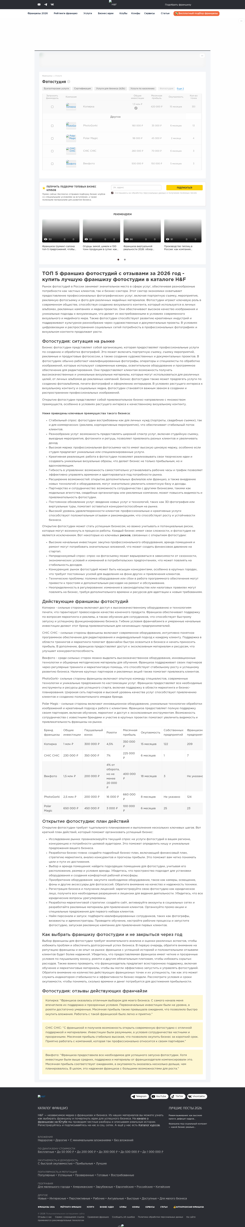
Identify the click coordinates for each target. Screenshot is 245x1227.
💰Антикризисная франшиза (188, 1207)
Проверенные (84, 1175)
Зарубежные (104, 1187)
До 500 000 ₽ (130, 1152)
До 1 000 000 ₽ (152, 1152)
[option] (60, 236)
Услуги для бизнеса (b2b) (110, 89)
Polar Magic (90, 138)
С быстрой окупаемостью (55, 1163)
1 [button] (118, 260)
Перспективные (79, 1198)
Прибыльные (84, 1163)
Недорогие (45, 1140)
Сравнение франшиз (98, 1217)
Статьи (165, 13)
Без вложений (123, 1140)
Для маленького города (54, 1187)
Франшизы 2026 (38, 13)
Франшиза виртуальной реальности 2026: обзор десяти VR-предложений (138, 248)
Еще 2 (180, 89)
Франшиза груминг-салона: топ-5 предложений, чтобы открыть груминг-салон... (58, 248)
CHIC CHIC (89, 151)
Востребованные (122, 1175)
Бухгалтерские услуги (56, 89)
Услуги (58, 76)
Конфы (135, 13)
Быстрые (133, 1198)
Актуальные (116, 1198)
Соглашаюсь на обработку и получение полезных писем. (155, 193)
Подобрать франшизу (178, 5)
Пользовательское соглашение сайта (64, 1214)
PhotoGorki (90, 126)
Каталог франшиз (53, 1108)
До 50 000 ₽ (65, 1152)
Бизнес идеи (106, 13)
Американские (83, 1187)
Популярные (46, 1175)
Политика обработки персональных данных (160, 1217)
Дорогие (61, 1140)
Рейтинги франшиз (66, 13)
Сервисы (149, 13)
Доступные (149, 1198)
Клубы (123, 13)
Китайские (163, 1187)
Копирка (88, 107)
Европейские (125, 1187)
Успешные (65, 1175)
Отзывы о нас (45, 1217)
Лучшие (101, 1163)
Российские (145, 1187)
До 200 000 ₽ (86, 1152)
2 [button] (125, 260)
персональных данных (154, 193)
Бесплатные (46, 1152)
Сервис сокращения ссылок (69, 1217)
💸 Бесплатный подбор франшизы (196, 13)
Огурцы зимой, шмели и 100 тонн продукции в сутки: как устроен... (100, 248)
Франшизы (47, 76)
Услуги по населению (142, 89)
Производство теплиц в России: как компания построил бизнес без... (178, 248)
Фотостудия (166, 89)
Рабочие (98, 1198)
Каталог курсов (149, 1125)
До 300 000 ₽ (108, 1152)
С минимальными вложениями (90, 1140)
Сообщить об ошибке (123, 1217)
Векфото (89, 164)
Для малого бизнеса (173, 1198)
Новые (42, 1198)
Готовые (102, 1175)
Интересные (58, 1198)
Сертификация (82, 89)
